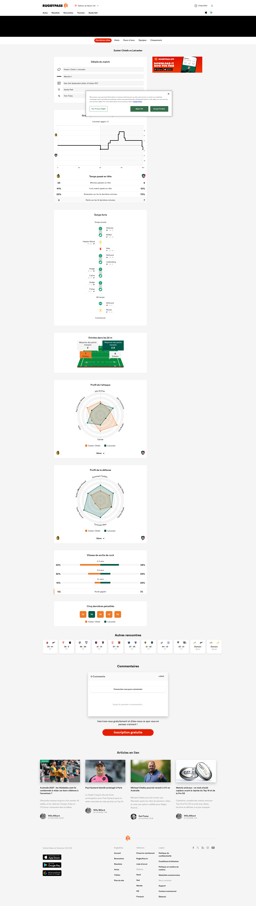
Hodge (92, 268)
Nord (138, 874)
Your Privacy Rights (98, 109)
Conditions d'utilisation (169, 861)
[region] (129, 103)
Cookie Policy (137, 101)
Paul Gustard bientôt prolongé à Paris (103, 787)
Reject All (139, 109)
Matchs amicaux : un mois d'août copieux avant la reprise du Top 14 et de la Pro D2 (195, 790)
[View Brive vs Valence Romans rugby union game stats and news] (181, 647)
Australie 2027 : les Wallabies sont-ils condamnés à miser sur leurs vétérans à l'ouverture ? (59, 790)
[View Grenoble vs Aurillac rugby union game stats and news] (132, 647)
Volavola (109, 228)
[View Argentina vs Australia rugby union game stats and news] (214, 647)
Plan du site (119, 880)
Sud (138, 880)
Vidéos (117, 875)
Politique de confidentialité (165, 854)
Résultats (55, 12)
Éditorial (162, 896)
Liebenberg (111, 262)
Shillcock (110, 255)
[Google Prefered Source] (69, 873)
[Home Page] (55, 5)
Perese (109, 310)
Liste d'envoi (141, 864)
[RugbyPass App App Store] (69, 857)
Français (140, 896)
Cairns (92, 275)
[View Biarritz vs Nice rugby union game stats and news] (66, 647)
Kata (108, 248)
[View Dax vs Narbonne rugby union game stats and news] (115, 647)
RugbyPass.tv (142, 858)
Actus (45, 12)
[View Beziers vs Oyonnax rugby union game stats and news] (99, 647)
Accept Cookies (159, 109)
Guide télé (93, 12)
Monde (139, 885)
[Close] (168, 94)
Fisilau (92, 289)
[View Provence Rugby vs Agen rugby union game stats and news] (165, 647)
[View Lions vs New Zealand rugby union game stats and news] (50, 647)
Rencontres (68, 12)
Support (162, 885)
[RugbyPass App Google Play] (69, 865)
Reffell (109, 234)
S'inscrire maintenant (145, 853)
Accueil (117, 853)
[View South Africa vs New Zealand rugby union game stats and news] (197, 647)
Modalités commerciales (169, 875)
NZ (137, 891)
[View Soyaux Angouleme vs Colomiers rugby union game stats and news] (83, 647)
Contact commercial (167, 891)
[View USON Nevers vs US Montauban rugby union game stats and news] (148, 647)
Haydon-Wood (89, 241)
